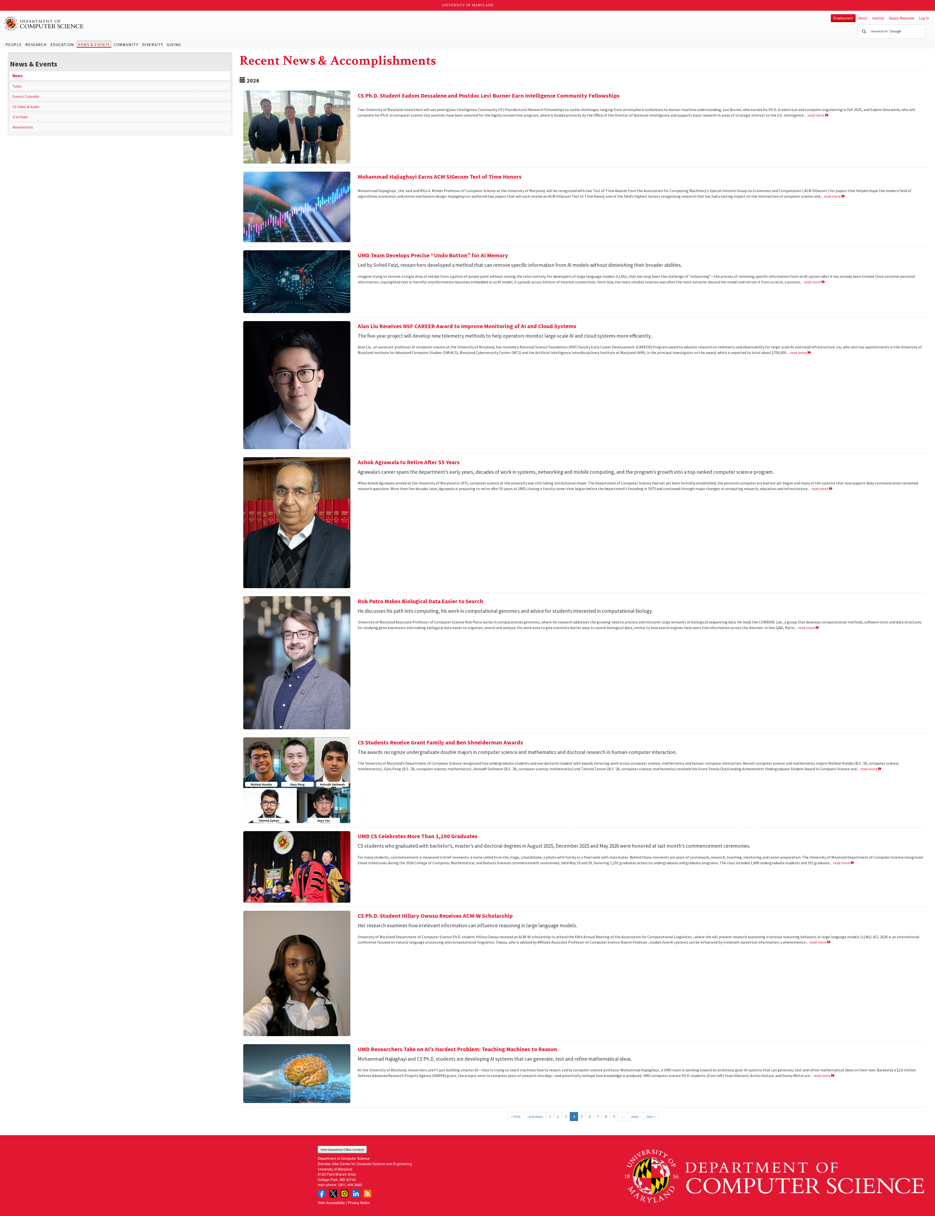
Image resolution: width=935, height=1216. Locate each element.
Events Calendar (25, 96)
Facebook (322, 1193)
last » (650, 1116)
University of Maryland (467, 5)
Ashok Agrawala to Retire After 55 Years (409, 462)
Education (62, 44)
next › (635, 1116)
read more (816, 115)
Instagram (344, 1193)
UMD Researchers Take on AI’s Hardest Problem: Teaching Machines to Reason (457, 1049)
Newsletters (22, 127)
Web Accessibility (331, 1202)
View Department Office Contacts (342, 1149)
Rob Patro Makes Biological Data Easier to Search (420, 601)
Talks (16, 86)
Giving (174, 44)
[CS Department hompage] (774, 1174)
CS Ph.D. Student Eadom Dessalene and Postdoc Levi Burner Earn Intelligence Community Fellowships (489, 95)
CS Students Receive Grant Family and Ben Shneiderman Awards (440, 742)
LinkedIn (356, 1193)
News (17, 75)
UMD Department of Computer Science (44, 24)
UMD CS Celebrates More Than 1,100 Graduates (417, 836)
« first (516, 1116)
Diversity (152, 44)
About (862, 17)
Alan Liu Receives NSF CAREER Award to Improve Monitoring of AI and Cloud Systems (467, 326)
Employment (843, 17)
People (14, 44)
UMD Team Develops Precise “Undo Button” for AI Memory (433, 255)
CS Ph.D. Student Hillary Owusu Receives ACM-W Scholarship (435, 915)
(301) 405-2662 (350, 1184)
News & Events (94, 44)
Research (36, 44)
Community (126, 44)
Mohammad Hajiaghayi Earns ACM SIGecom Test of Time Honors (440, 176)
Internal (878, 17)
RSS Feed (367, 1193)
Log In (924, 17)
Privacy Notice (359, 1202)
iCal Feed (19, 116)
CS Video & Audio (25, 106)
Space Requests (901, 17)
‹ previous (535, 1116)
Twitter (333, 1193)
